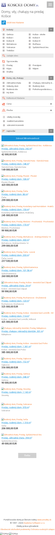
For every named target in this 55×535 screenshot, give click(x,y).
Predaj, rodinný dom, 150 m (15, 209)
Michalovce (12, 44)
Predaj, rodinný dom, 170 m (15, 224)
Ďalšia (27, 455)
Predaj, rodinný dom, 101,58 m (17, 270)
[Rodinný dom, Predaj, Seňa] (14, 419)
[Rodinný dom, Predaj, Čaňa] (14, 191)
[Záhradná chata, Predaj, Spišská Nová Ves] (21, 434)
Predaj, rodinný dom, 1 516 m (16, 422)
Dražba (10, 71)
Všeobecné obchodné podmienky (15, 529)
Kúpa (9, 68)
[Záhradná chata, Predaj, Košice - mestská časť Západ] (26, 282)
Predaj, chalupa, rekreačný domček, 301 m (22, 331)
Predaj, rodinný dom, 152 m (15, 361)
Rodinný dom (38, 86)
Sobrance (11, 47)
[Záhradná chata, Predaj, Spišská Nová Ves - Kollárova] (26, 145)
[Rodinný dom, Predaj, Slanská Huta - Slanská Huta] (24, 160)
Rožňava (36, 44)
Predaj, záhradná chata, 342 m (16, 148)
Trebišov (10, 50)
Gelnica (10, 34)
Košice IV (36, 41)
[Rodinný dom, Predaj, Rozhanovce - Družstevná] (23, 297)
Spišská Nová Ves (41, 47)
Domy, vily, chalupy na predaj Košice (22, 13)
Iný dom (10, 92)
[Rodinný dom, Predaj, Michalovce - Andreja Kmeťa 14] (26, 236)
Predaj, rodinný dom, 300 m (15, 239)
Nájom (35, 68)
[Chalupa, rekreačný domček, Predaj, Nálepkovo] (23, 328)
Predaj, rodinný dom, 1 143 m (16, 392)
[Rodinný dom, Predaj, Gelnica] (15, 373)
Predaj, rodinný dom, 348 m (15, 376)
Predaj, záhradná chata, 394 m (16, 437)
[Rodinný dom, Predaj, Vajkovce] (16, 358)
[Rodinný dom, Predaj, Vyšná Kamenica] (19, 267)
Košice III (10, 41)
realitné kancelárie (15, 121)
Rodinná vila (12, 89)
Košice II (36, 37)
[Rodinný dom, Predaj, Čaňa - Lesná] (18, 252)
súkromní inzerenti (15, 125)
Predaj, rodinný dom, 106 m (15, 179)
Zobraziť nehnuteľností (27, 138)
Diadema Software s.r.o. (34, 523)
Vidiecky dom (12, 86)
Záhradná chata (14, 83)
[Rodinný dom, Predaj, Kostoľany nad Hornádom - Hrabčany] (27, 206)
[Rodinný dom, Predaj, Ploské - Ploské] (19, 176)
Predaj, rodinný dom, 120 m (15, 300)
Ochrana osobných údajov (43, 529)
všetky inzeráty (13, 117)
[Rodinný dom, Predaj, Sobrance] (16, 404)
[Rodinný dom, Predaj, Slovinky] (16, 389)
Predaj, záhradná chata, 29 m (16, 285)
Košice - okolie (39, 34)
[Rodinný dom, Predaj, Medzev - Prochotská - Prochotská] (27, 221)
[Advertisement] (27, 489)
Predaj (9, 65)
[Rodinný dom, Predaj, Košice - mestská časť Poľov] (24, 343)
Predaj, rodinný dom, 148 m (15, 163)
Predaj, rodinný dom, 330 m (15, 255)
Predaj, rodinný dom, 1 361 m (16, 346)
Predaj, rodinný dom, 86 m (14, 194)
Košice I (10, 37)
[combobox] (27, 131)
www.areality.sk (44, 519)
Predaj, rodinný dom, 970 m (15, 407)
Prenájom (37, 65)
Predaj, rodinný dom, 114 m (15, 315)
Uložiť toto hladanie (15, 22)
